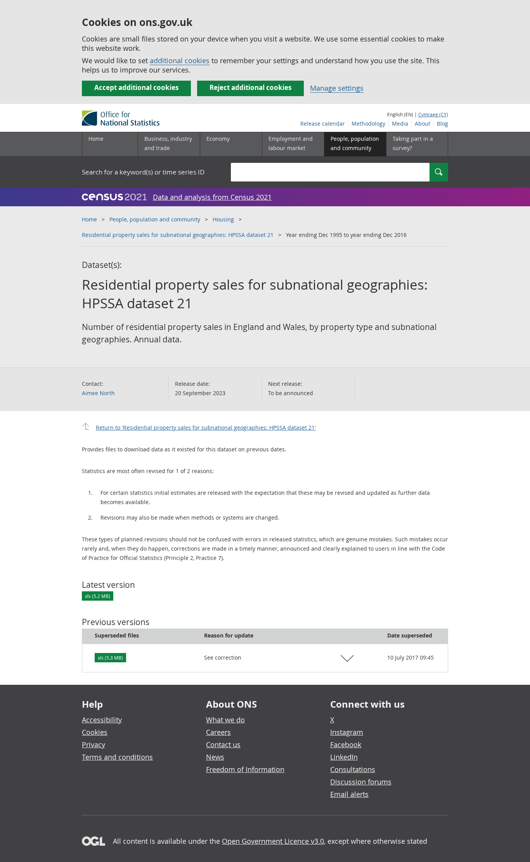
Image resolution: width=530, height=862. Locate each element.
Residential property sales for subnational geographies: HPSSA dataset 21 (178, 234)
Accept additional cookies (136, 87)
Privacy (93, 744)
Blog (442, 123)
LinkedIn (344, 757)
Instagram (346, 732)
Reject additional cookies (250, 87)
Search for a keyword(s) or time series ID (143, 172)
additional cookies (180, 60)
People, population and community (154, 219)
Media (400, 123)
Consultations (352, 769)
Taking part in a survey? (413, 143)
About (422, 123)
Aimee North (98, 393)
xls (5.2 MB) (97, 596)
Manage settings (337, 88)
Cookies (94, 732)
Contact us (223, 744)
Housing (223, 219)
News (215, 757)
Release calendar (322, 123)
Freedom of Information (245, 769)
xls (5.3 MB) (110, 658)
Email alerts (349, 794)
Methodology (368, 123)
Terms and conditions (117, 757)
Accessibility (102, 719)
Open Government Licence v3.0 (273, 841)
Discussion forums (360, 781)
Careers (218, 732)
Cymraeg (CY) (433, 114)
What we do (225, 719)
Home (96, 138)
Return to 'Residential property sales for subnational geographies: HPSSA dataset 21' (206, 427)
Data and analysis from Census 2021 (212, 197)
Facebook (345, 744)
